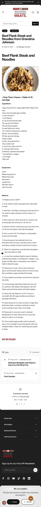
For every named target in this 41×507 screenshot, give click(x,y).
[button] (4, 503)
